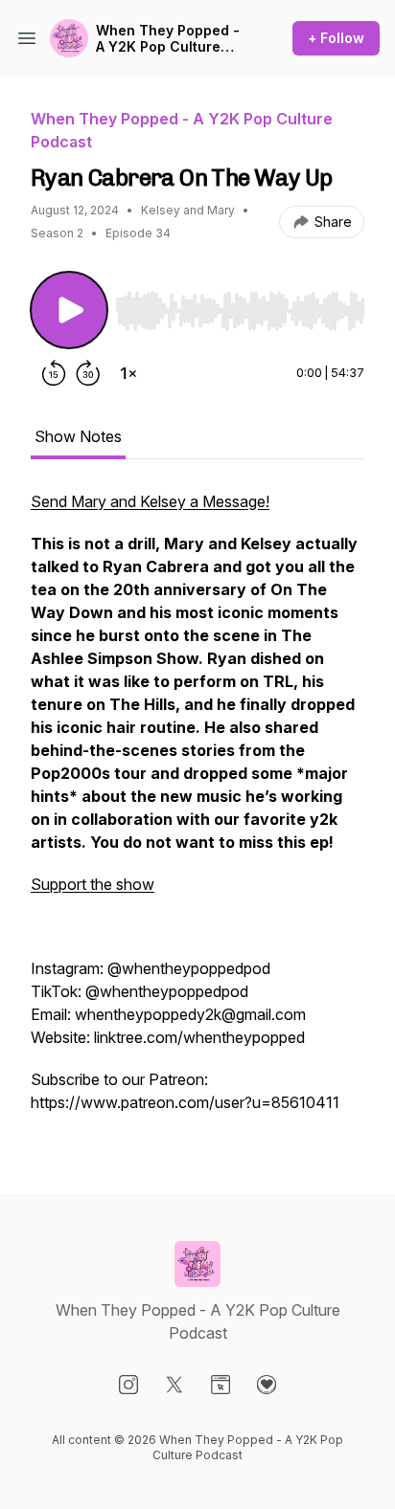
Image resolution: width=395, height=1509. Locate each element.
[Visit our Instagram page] (128, 1384)
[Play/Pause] (69, 310)
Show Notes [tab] (78, 436)
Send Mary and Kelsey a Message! (150, 501)
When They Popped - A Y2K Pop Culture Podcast (168, 38)
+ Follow (336, 38)
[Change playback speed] (128, 373)
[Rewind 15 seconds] (53, 373)
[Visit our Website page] (220, 1384)
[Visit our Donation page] (266, 1384)
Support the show (92, 884)
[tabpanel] (197, 811)
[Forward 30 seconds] (88, 373)
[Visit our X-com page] (174, 1384)
